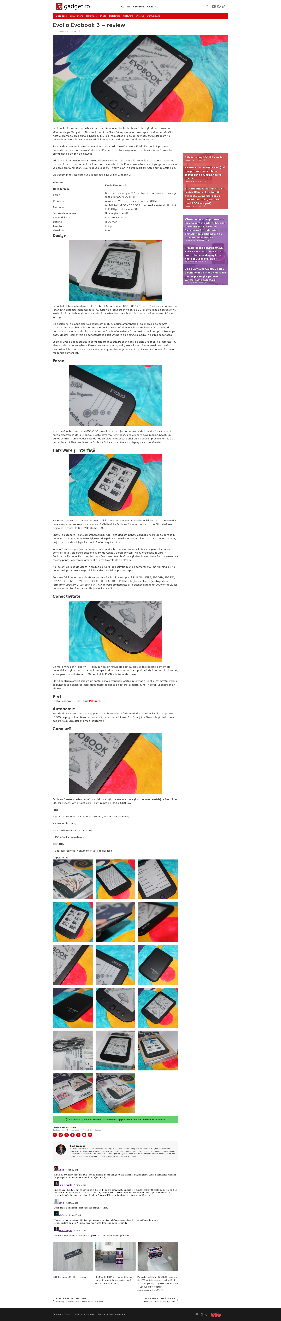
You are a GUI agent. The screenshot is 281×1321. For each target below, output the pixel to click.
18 (207, 283)
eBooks (69, 1130)
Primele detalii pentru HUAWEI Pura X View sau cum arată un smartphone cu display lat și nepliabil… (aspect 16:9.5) (204, 253)
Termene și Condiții (62, 1314)
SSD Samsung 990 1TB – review (69, 1276)
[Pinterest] (72, 1135)
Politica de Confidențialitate (111, 1314)
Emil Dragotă (60, 31)
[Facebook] (55, 1135)
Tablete (73, 1127)
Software (128, 15)
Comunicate (153, 15)
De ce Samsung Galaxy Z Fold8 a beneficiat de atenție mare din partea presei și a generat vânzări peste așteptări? (205, 274)
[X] (66, 1135)
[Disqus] (115, 1201)
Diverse (140, 15)
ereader (76, 1130)
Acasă (125, 6)
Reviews (138, 6)
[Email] (90, 1135)
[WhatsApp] (61, 1135)
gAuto (103, 15)
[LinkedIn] (84, 1135)
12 (207, 262)
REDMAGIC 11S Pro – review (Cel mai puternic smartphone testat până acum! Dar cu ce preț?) (113, 1280)
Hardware (91, 15)
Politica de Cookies (84, 1314)
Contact (153, 6)
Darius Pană (189, 160)
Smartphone (76, 15)
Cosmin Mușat (190, 240)
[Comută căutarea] (207, 7)
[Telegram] (78, 1135)
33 (82, 31)
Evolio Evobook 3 (96, 1130)
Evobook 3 (84, 1130)
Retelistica (114, 15)
